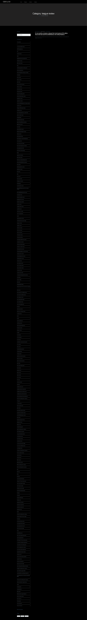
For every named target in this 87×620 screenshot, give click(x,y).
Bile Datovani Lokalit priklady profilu (22, 159)
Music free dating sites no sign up (21, 467)
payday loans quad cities (20, 504)
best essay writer (19, 141)
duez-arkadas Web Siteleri (20, 299)
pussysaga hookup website (21, 523)
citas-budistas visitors (20, 263)
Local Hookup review (20, 436)
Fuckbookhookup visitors (20, 349)
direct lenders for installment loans (22, 292)
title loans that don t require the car (22, 582)
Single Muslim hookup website (21, 551)
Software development (20, 561)
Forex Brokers (19, 334)
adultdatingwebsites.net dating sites (22, 67)
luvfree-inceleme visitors (20, 452)
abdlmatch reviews (19, 60)
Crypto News (19, 277)
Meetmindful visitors (20, 462)
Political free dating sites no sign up (22, 514)
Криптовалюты (19, 598)
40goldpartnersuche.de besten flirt (22, 58)
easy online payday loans (20, 304)
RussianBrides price (19, 533)
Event (18, 316)
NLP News (18, 476)
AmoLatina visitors (19, 91)
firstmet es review (19, 327)
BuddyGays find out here (20, 199)
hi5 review (18, 379)
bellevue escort (19, 133)
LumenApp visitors (19, 448)
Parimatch (18, 495)
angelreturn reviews (20, 100)
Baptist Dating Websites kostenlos (22, 122)
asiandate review (19, 110)
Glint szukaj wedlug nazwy (20, 365)
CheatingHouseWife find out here (21, 239)
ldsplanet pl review (19, 422)
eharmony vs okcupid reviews (21, 311)
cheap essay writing (20, 237)
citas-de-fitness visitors (20, 267)
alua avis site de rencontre (20, 84)
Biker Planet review (19, 157)
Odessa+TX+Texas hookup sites (21, 481)
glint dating (18, 363)
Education (18, 306)
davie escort (18, 290)
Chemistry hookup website (21, 244)
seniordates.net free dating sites (21, 544)
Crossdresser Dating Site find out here (22, 275)
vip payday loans (19, 589)
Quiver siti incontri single (20, 528)
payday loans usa (19, 509)
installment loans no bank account (22, 391)
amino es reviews (19, 86)
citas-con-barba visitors (20, 265)
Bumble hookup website (20, 201)
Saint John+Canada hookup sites (21, 535)
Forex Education (19, 337)
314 (17, 51)
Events (18, 318)
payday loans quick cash (20, 507)
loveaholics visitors (19, 441)
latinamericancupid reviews (21, 419)
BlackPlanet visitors (19, 169)
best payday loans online (20, 148)
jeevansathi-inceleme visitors (21, 410)
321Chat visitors (19, 53)
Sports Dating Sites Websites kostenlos (22, 566)
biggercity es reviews (20, 155)
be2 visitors (18, 126)
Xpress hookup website (20, 596)
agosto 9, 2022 (43, 31)
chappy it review (19, 225)
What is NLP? (19, 591)
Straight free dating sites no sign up (22, 568)
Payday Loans (19, 500)
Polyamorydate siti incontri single (21, 516)
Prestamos (18, 518)
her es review (19, 377)
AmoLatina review (19, 89)
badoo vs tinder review (20, 115)
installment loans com (20, 386)
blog (17, 174)
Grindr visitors (19, 367)
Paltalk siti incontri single (20, 488)
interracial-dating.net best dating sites (22, 396)
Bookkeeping (19, 183)
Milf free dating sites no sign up (21, 464)
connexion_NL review (20, 272)
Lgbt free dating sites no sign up (21, 429)
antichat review (19, 105)
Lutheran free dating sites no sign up (22, 450)
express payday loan (20, 320)
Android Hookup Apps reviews (21, 96)
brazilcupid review (19, 194)
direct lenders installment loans (21, 294)
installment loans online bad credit (22, 393)
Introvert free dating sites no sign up (22, 398)
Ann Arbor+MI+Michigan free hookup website (23, 103)
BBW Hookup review (20, 124)
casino (18, 216)
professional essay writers (20, 521)
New (17, 469)
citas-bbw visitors (19, 260)
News (18, 474)
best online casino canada (20, 143)
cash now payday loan (20, 213)
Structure (26, 616)
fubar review (19, 346)
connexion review (19, 270)
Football (18, 332)
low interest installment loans (21, 445)
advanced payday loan (20, 70)
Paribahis (18, 492)
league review (48, 31)
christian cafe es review (20, 253)
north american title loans (20, 478)
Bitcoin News (19, 164)
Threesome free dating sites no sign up (22, 579)
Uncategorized (19, 586)
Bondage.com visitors (20, 181)
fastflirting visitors (19, 323)
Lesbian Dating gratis (20, 426)
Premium (22, 616)
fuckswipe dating (19, 351)
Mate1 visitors (19, 459)
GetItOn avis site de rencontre (21, 356)
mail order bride (19, 455)
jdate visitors (19, 408)
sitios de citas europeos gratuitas (21, 556)
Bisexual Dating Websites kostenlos (22, 162)
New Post (18, 471)
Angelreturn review (19, 98)
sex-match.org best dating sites (21, 549)
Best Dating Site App (20, 136)
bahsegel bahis (19, 117)
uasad (18, 584)
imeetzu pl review (19, 382)
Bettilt (18, 152)
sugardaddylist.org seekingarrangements (23, 573)
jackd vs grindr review (20, 405)
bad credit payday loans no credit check (22, 112)
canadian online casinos (20, 206)
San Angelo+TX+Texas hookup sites (22, 540)
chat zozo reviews (19, 230)
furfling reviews (19, 353)
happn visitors (19, 375)
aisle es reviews (19, 79)
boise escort (18, 176)
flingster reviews (19, 330)
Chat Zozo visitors (19, 232)
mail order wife (19, 457)
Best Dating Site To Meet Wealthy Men (22, 138)
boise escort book (19, 178)
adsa (17, 65)
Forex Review (19, 339)
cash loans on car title (20, 211)
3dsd (17, 56)
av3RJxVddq (38, 31)
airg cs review (19, 77)
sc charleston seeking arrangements (22, 542)
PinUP (18, 511)
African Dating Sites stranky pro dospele (22, 72)
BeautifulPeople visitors (20, 129)
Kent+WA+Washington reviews (21, 415)
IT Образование (19, 403)
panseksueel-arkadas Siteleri (21, 490)
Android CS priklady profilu (20, 93)
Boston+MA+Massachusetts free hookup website (23, 189)
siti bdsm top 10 (19, 554)
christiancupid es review (20, 258)
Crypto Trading (19, 279)
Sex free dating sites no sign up (21, 547)
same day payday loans (20, 537)
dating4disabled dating (20, 284)
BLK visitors (18, 171)
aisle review (18, 82)
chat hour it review (19, 227)
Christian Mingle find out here (21, 256)
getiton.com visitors (20, 358)
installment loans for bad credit (21, 389)
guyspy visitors (19, 370)
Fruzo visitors (19, 344)
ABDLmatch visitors (19, 63)
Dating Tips (18, 282)
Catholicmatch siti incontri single (21, 220)
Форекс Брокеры (19, 603)
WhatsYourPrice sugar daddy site (21, 593)
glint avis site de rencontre (20, 360)
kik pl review (18, 417)
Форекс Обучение (19, 605)
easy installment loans (20, 301)
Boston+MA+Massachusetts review (22, 192)
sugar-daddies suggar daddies (21, 570)
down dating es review (20, 297)
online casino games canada (21, 483)
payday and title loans (20, 497)
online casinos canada (20, 485)
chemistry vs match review (21, 246)
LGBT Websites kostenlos (20, 431)
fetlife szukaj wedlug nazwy (21, 325)
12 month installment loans (21, 46)
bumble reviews (19, 204)
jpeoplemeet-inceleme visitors (21, 412)
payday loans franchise (20, 502)
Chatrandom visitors (20, 234)
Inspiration (18, 384)
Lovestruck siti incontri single (21, 443)
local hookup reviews (20, 438)
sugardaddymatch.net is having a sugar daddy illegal (23, 576)
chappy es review (19, 223)
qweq (18, 530)
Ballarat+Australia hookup (20, 119)
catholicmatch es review (20, 218)
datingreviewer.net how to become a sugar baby (23, 286)
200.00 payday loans (20, 49)
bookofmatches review (20, 185)
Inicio (39, 15)
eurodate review (19, 313)
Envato (18, 616)
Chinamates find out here (20, 249)
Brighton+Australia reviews (21, 197)
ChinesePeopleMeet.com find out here (22, 251)
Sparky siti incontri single (20, 563)
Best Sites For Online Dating (21, 150)
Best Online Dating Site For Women (22, 145)
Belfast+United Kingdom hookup (21, 131)
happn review (19, 372)
